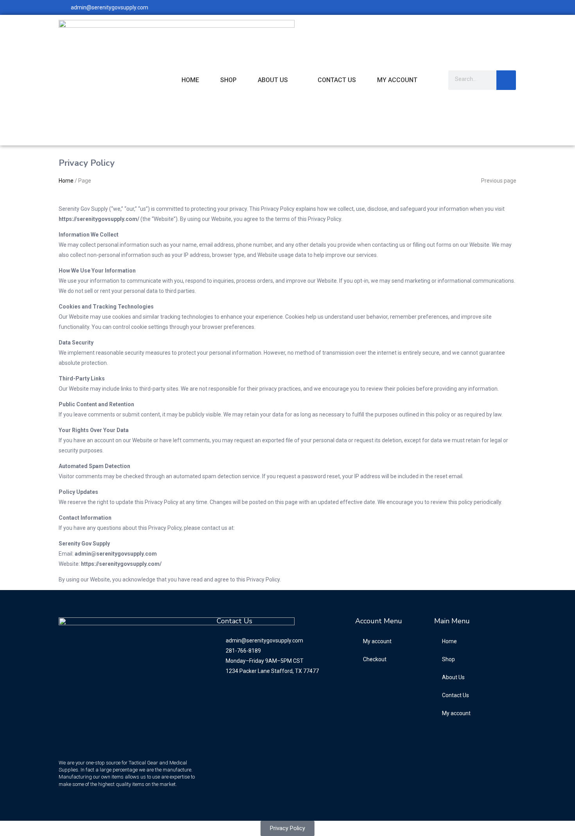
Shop (228, 80)
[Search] (506, 80)
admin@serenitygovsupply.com (109, 7)
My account (397, 80)
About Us (273, 80)
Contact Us (337, 80)
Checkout (374, 659)
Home (190, 80)
